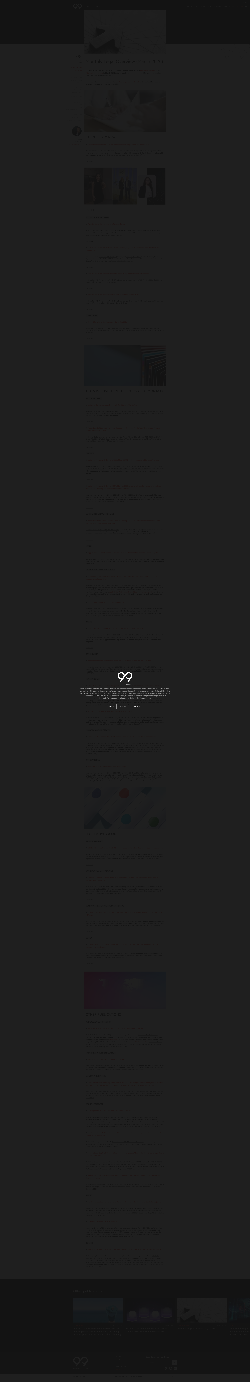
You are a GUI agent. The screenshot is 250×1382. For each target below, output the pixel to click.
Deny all (112, 706)
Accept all (137, 706)
